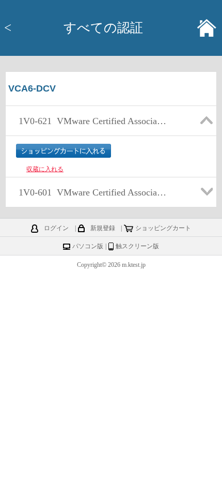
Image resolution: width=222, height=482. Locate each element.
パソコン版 (87, 246)
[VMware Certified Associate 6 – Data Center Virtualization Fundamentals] (92, 204)
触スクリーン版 (137, 246)
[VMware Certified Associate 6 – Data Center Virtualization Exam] (92, 133)
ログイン (56, 228)
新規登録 (102, 228)
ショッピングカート (163, 228)
